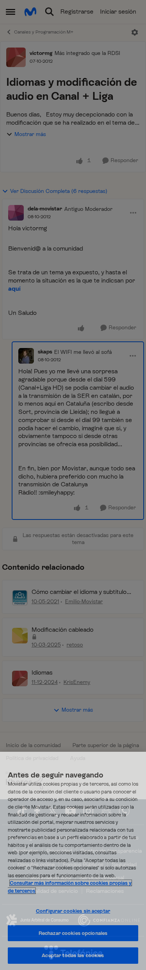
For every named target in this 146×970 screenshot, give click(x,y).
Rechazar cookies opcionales (73, 933)
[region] (73, 861)
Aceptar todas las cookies (73, 955)
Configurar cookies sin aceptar (73, 911)
